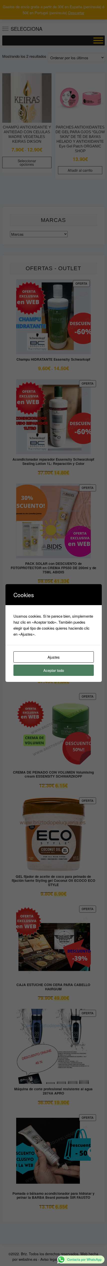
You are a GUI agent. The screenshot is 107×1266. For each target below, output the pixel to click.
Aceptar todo (53, 670)
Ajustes (54, 657)
